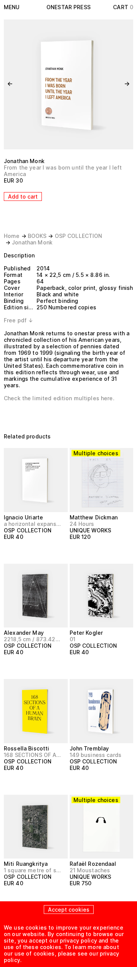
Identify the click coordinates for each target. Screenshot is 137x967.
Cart (123, 7)
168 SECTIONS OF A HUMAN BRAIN (32, 755)
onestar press (68, 7)
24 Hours (82, 524)
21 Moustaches (90, 870)
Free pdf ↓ (18, 320)
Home (12, 236)
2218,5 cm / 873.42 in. (32, 639)
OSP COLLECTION (78, 236)
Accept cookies (68, 909)
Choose (84, 551)
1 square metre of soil (32, 870)
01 (72, 639)
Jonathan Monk (24, 161)
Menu (12, 7)
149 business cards (96, 755)
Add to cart (23, 196)
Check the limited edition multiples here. (59, 398)
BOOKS (37, 236)
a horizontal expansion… (32, 524)
